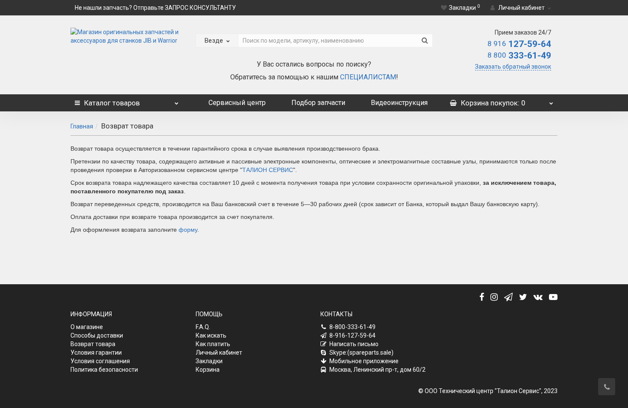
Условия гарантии (96, 352)
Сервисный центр (237, 103)
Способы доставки (96, 335)
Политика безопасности (104, 369)
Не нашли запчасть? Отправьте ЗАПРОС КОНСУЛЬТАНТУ (155, 7)
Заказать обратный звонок (513, 66)
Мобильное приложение (364, 361)
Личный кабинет (219, 352)
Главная (81, 126)
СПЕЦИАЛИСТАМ (368, 77)
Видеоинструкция (399, 103)
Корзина (208, 369)
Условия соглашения (100, 361)
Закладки (209, 361)
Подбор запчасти (318, 103)
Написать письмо (354, 344)
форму (188, 229)
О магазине (86, 326)
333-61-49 (519, 55)
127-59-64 (519, 44)
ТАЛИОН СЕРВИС (267, 169)
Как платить (213, 344)
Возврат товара (92, 344)
